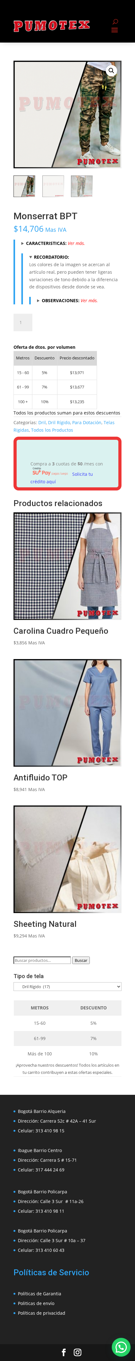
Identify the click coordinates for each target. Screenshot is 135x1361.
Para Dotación (86, 422)
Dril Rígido (59, 422)
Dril (42, 422)
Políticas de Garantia (39, 1294)
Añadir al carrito (68, 321)
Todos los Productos (52, 430)
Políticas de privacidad (41, 1313)
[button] (111, 70)
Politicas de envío (36, 1303)
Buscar (81, 960)
